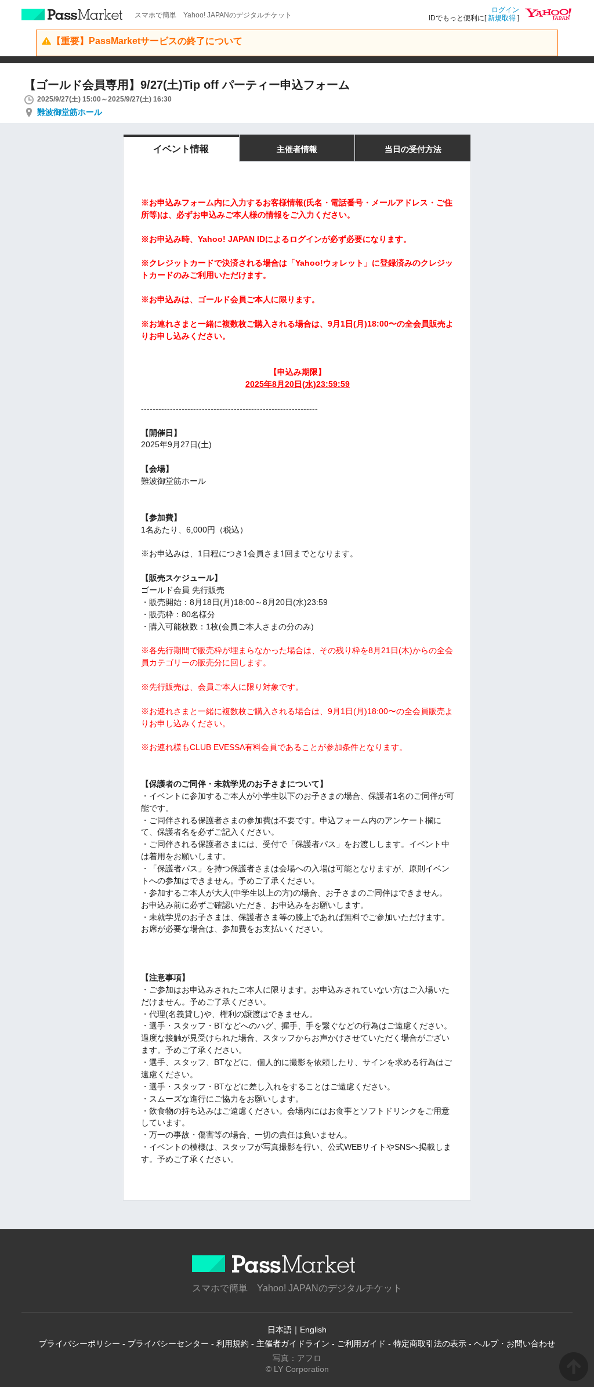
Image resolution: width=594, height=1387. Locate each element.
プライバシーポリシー (79, 1343)
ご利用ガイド (361, 1343)
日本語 (279, 1329)
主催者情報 (297, 149)
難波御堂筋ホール (69, 112)
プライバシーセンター (168, 1343)
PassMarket (72, 14)
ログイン (505, 10)
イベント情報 (181, 149)
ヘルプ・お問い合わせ (514, 1343)
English (313, 1329)
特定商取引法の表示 (429, 1343)
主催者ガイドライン (292, 1343)
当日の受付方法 (413, 149)
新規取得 (502, 18)
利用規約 (232, 1343)
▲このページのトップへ (573, 1366)
